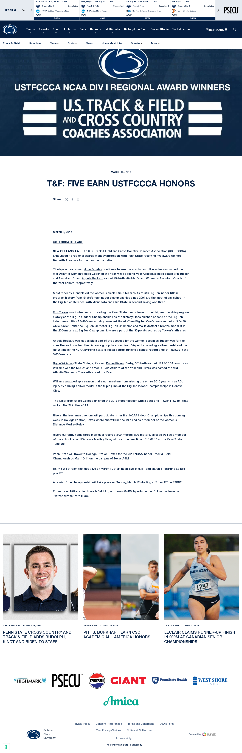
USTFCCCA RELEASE (68, 242)
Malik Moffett (148, 326)
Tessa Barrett (116, 350)
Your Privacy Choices (108, 730)
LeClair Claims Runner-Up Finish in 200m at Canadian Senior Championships (199, 637)
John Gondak (93, 269)
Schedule (35, 43)
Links (57, 18)
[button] (218, 10)
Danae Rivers (115, 363)
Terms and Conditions (141, 724)
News (89, 43)
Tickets (44, 29)
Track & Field (11, 626)
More (154, 43)
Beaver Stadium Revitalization (170, 29)
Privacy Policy (82, 724)
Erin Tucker (181, 274)
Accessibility (123, 738)
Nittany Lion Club (135, 29)
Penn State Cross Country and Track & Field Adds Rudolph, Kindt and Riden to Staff (37, 637)
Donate (135, 43)
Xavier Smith (69, 326)
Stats (71, 43)
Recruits (95, 29)
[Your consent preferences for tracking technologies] (6, 746)
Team (53, 43)
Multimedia (112, 29)
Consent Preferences (109, 724)
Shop (56, 29)
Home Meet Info (112, 44)
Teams (30, 29)
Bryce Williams (63, 363)
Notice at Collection (139, 730)
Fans (83, 29)
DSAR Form (167, 724)
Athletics (69, 29)
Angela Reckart (92, 278)
